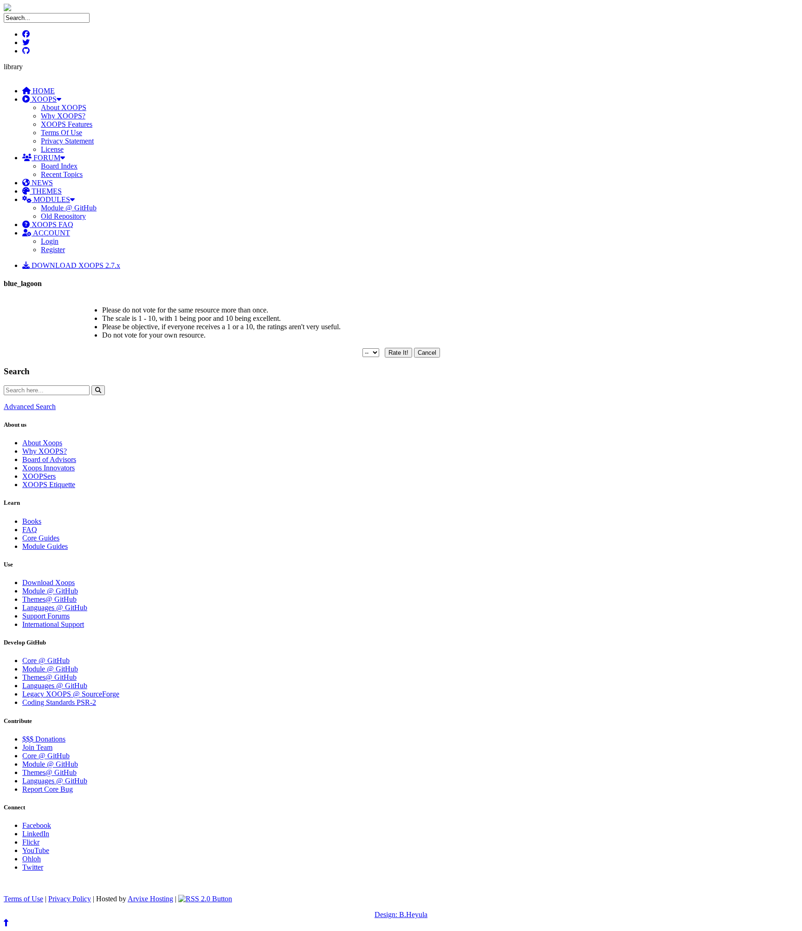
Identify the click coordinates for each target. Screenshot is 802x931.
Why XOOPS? (63, 116)
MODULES (51, 199)
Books (31, 521)
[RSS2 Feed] (205, 899)
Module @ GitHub (69, 208)
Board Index (59, 166)
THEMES (46, 191)
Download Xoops (48, 582)
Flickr (30, 842)
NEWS (41, 183)
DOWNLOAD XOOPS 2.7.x (75, 265)
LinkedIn (35, 834)
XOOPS (43, 99)
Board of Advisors (49, 459)
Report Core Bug (47, 789)
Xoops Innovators (48, 468)
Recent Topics (62, 174)
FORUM (46, 158)
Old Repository (63, 216)
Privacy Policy (69, 899)
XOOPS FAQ (51, 224)
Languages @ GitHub (54, 608)
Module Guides (45, 546)
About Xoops (42, 443)
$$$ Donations (43, 739)
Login (49, 241)
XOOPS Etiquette (48, 484)
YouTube (35, 850)
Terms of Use (23, 899)
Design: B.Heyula (401, 914)
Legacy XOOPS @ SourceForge (70, 694)
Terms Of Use (61, 133)
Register (53, 250)
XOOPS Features (66, 124)
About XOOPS (63, 107)
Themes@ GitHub (49, 599)
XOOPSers (39, 476)
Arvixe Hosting (150, 899)
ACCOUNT (51, 233)
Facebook (36, 825)
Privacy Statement (67, 141)
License (52, 149)
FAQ (29, 530)
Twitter (32, 867)
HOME (43, 91)
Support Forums (46, 616)
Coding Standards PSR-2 (59, 702)
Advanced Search (30, 406)
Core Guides (40, 538)
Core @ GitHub (46, 660)
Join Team (37, 747)
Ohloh (31, 859)
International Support (53, 624)
